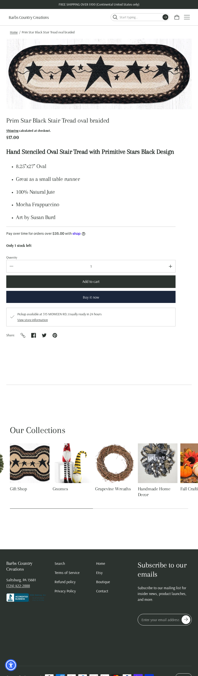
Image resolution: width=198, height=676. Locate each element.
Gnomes (60, 489)
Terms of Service (67, 572)
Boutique (103, 581)
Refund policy (65, 581)
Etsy (99, 572)
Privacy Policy (65, 590)
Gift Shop (18, 489)
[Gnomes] (72, 463)
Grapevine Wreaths (113, 489)
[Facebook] (33, 335)
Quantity (11, 257)
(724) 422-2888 (18, 585)
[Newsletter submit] (186, 619)
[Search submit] (165, 17)
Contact (102, 590)
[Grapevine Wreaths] (115, 463)
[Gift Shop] (30, 463)
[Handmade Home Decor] (157, 463)
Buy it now (91, 297)
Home (14, 32)
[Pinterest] (55, 335)
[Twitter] (44, 335)
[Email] (23, 335)
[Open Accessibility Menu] (11, 665)
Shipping (12, 130)
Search (60, 563)
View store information (32, 320)
